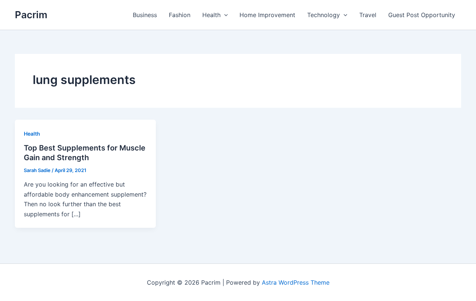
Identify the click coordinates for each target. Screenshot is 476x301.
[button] (224, 15)
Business (145, 15)
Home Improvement (267, 15)
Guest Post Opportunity (421, 15)
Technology (323, 15)
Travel (367, 15)
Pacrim (31, 14)
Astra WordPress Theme (295, 282)
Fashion (179, 15)
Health (211, 15)
